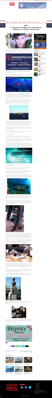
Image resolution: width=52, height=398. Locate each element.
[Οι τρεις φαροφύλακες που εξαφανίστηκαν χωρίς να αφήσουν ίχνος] (19, 360)
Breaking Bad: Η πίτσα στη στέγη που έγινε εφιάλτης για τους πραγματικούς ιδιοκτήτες (9, 364)
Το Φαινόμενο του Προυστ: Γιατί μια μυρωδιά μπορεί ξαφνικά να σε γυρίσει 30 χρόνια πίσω (28, 373)
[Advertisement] (26, 15)
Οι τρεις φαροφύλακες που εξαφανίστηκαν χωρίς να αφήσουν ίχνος (19, 364)
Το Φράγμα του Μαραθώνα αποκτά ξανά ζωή (42, 59)
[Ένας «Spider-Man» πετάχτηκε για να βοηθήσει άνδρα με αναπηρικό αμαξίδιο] (36, 64)
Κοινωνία (39, 60)
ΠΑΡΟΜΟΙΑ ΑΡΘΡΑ (9, 355)
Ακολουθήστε (26, 386)
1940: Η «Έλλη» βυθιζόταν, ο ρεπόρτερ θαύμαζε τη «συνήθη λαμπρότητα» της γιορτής (18, 373)
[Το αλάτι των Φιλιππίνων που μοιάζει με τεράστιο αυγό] (28, 360)
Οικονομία (39, 74)
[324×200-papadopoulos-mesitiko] (19, 61)
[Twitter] (45, 0)
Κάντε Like (22, 386)
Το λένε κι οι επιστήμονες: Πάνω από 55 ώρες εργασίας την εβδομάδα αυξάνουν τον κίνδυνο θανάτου (26, 352)
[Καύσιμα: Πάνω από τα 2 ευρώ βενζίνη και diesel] (36, 74)
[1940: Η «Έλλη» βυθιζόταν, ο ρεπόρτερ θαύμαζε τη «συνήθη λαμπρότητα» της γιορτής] (19, 369)
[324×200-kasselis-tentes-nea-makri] (40, 38)
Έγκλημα (39, 56)
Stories (26, 25)
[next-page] (7, 375)
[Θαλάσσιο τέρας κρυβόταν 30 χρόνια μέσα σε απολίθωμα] (10, 369)
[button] (32, 5)
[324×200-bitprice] (19, 333)
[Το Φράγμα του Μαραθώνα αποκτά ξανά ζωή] (36, 59)
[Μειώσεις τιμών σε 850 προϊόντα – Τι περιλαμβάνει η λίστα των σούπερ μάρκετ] (36, 69)
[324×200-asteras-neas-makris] (40, 45)
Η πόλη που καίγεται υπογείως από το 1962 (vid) (11, 351)
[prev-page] (6, 375)
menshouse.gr (9, 342)
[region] (32, 5)
